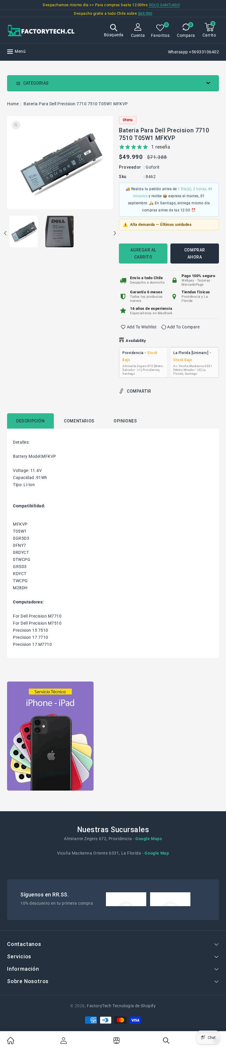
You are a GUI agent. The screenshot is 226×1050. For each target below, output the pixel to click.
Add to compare (183, 327)
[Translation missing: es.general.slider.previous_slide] (5, 234)
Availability (136, 340)
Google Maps (148, 838)
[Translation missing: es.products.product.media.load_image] (23, 232)
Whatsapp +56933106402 (193, 52)
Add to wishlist (142, 327)
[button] (114, 31)
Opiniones (125, 421)
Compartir (139, 391)
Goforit (153, 167)
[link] (10, 1042)
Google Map (156, 853)
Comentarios (79, 421)
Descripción (30, 421)
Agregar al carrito (143, 253)
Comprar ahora (194, 253)
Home (13, 103)
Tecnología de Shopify (134, 1005)
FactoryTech (99, 1005)
